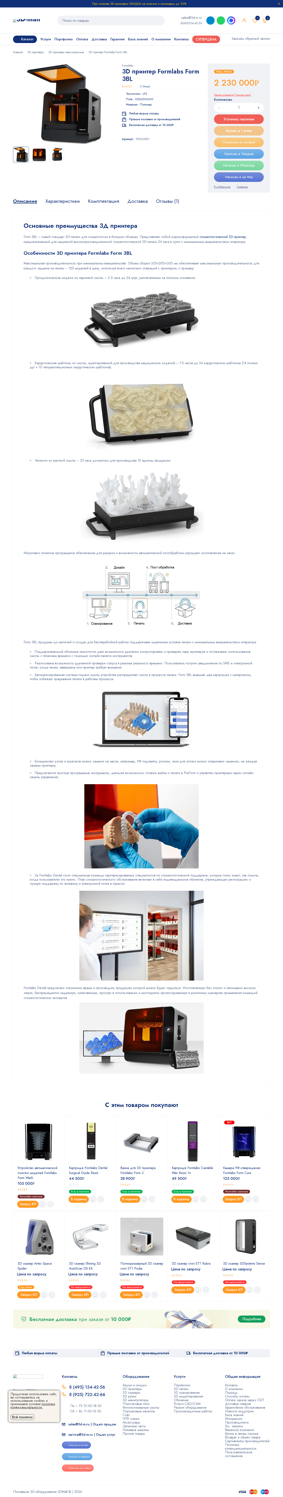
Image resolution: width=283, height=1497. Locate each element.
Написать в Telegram (239, 153)
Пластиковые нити (136, 1403)
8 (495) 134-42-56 (87, 1387)
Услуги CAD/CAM (187, 1403)
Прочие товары (134, 1433)
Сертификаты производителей (247, 1441)
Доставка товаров (238, 1403)
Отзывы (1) (167, 201)
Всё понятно (22, 1417)
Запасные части (134, 1426)
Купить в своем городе (241, 1433)
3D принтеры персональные (66, 52)
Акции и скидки (134, 1385)
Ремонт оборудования (190, 1407)
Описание (25, 201)
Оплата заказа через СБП (244, 1400)
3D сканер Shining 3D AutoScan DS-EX (85, 1266)
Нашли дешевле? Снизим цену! (232, 95)
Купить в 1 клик (239, 130)
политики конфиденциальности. (33, 1406)
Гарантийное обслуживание (245, 1407)
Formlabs (127, 66)
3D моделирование (188, 1396)
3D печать (181, 1389)
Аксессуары (131, 1422)
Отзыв (145, 86)
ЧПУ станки (131, 1418)
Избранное (257, 18)
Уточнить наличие (239, 119)
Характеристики (62, 201)
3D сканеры (131, 1392)
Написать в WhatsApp (239, 165)
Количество (223, 100)
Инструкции (233, 1418)
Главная (18, 52)
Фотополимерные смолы (141, 1407)
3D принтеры (36, 52)
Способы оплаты (237, 1396)
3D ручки (129, 1396)
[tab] (25, 201)
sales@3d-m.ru (191, 17)
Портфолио (182, 1385)
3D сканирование (187, 1392)
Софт (126, 1415)
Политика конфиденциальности (240, 1446)
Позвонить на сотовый (239, 142)
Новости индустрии (239, 1411)
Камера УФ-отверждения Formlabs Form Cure (241, 1170)
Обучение (181, 1400)
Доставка (137, 201)
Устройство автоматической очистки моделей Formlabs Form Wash (37, 1173)
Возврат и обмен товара (242, 1437)
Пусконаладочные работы (193, 1411)
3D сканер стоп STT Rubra (191, 1263)
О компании (234, 1389)
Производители (237, 1422)
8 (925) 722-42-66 (87, 1394)
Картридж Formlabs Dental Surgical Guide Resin (88, 1170)
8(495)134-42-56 (191, 23)
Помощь (231, 1392)
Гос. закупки (234, 1426)
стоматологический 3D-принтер (223, 236)
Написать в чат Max (239, 177)
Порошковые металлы (139, 1411)
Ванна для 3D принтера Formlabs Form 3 (138, 1170)
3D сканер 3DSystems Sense (244, 1263)
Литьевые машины (136, 1429)
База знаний (234, 1415)
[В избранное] (222, 187)
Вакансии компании (239, 1429)
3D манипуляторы (136, 1400)
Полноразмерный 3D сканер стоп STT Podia (141, 1266)
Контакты (231, 1385)
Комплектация (103, 201)
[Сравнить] (242, 186)
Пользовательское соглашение (238, 1454)
